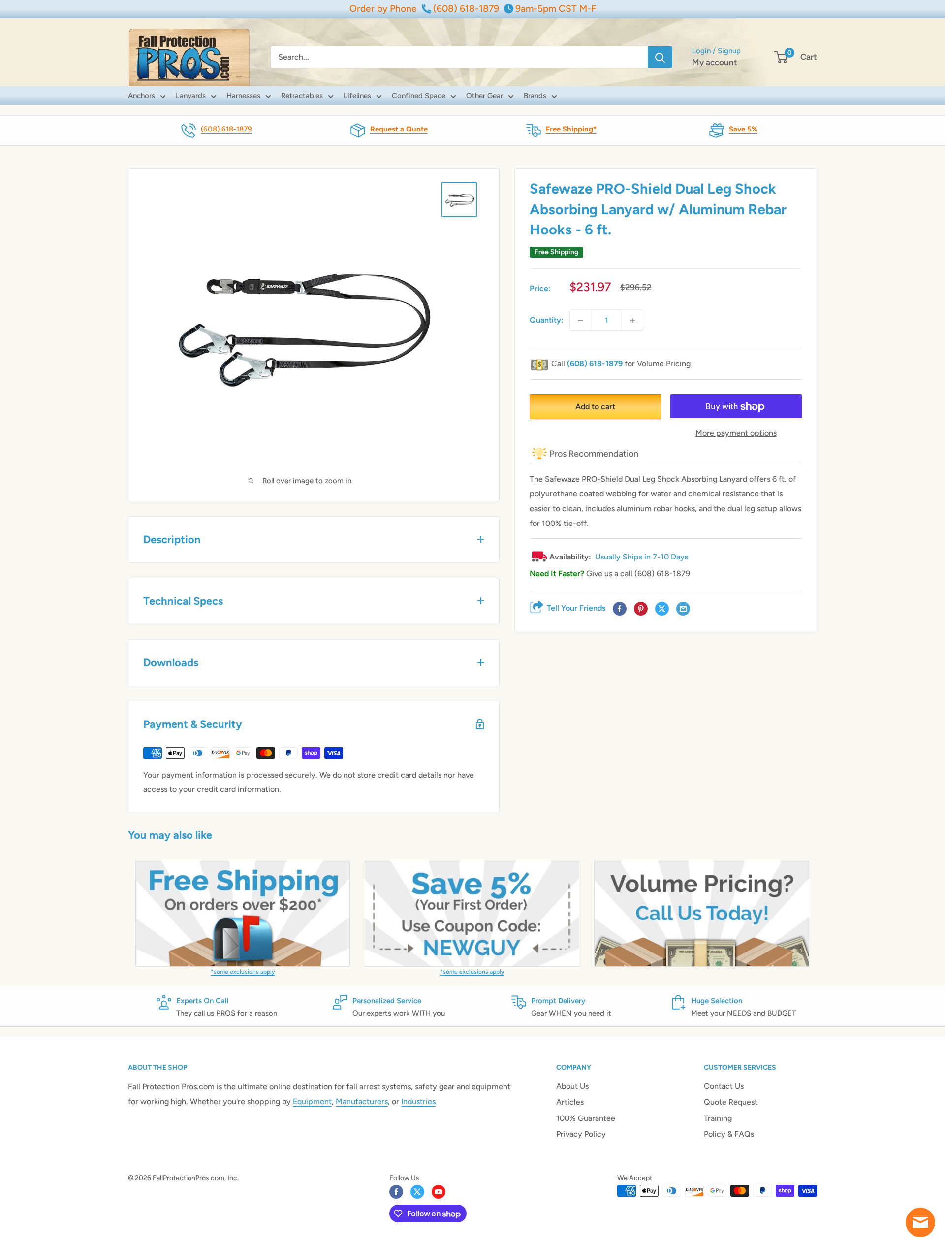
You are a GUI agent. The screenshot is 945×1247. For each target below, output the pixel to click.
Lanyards (191, 95)
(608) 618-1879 (226, 129)
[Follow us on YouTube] (438, 1192)
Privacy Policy (581, 1134)
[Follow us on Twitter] (417, 1192)
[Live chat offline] (920, 1222)
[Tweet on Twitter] (662, 609)
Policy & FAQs (729, 1134)
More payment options (736, 433)
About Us (572, 1086)
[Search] (660, 57)
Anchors (141, 95)
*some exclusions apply (243, 971)
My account (714, 62)
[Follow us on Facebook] (396, 1192)
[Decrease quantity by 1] (580, 320)
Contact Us (724, 1086)
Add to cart (595, 407)
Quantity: (547, 320)
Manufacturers (362, 1101)
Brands (535, 95)
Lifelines (357, 95)
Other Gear (484, 95)
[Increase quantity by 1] (632, 320)
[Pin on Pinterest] (641, 609)
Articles (570, 1102)
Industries (418, 1101)
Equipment (312, 1101)
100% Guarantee (585, 1118)
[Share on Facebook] (620, 609)
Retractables (302, 95)
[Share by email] (683, 609)
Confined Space (418, 95)
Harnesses (243, 95)
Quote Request (730, 1102)
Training (718, 1118)
